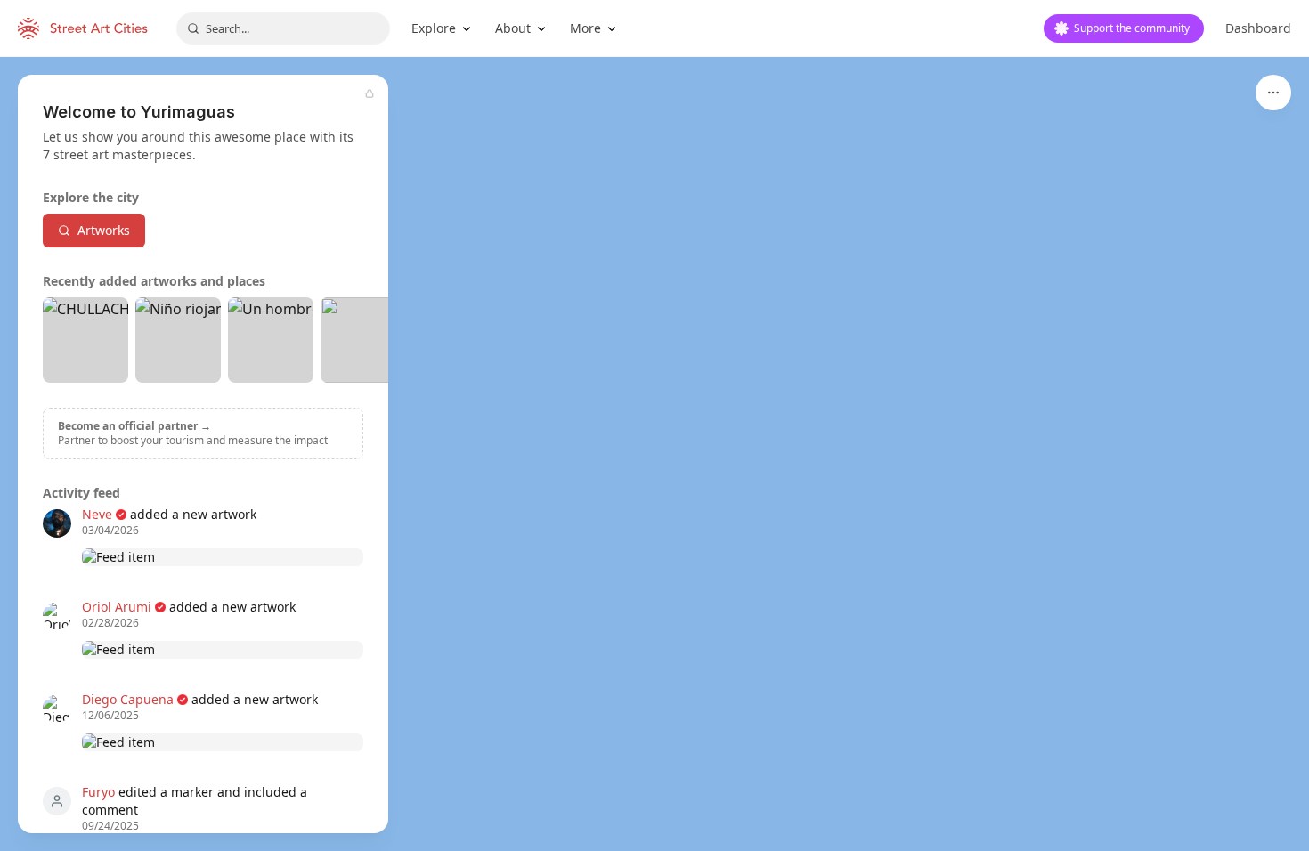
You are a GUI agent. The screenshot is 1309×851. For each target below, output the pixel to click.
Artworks (103, 230)
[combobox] (283, 28)
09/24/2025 (110, 826)
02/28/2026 (110, 623)
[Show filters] (1273, 92)
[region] (654, 454)
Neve (97, 514)
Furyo (98, 791)
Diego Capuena (128, 699)
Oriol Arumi (116, 606)
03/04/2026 (110, 530)
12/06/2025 (110, 716)
